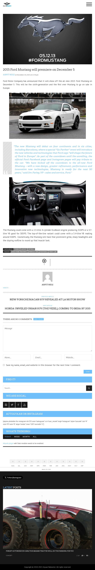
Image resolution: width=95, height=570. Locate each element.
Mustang (43, 252)
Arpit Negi (9, 75)
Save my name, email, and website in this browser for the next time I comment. (43, 365)
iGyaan (45, 567)
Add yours (38, 319)
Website (5, 288)
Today (7, 437)
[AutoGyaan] (36, 4)
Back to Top (46, 469)
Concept (9, 555)
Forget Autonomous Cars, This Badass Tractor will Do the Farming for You (40, 551)
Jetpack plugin (8, 443)
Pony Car (53, 252)
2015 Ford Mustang (19, 252)
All (34, 437)
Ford (17, 249)
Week (17, 437)
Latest (23, 249)
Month (26, 437)
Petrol (31, 249)
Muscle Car (33, 252)
